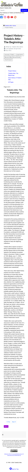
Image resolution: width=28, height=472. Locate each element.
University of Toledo (9, 54)
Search (25, 10)
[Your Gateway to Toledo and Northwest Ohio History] (11, 3)
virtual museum (8, 59)
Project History (12, 71)
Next (13, 422)
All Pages (10, 82)
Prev (8, 422)
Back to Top (15, 469)
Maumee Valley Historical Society (12, 57)
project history (19, 54)
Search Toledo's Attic (5, 8)
